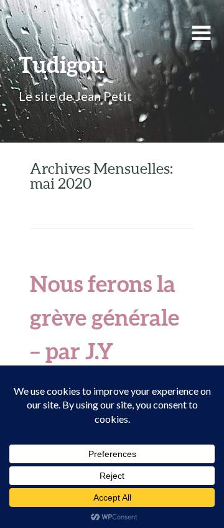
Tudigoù (62, 64)
